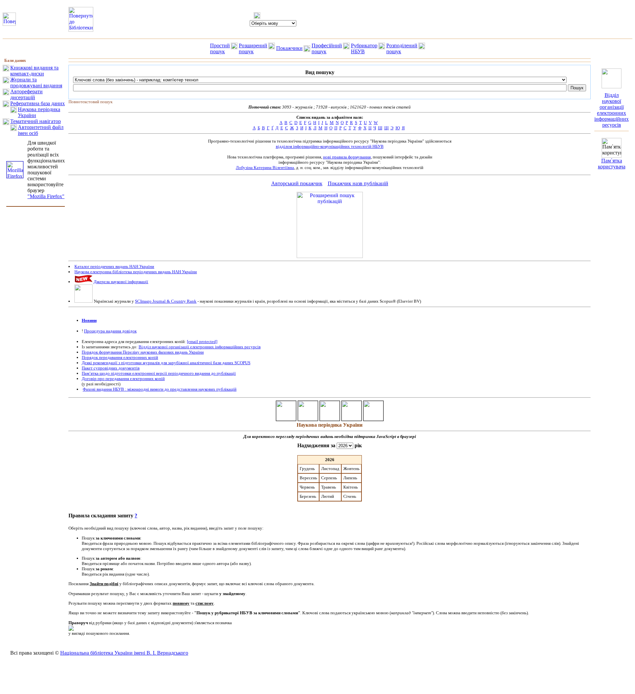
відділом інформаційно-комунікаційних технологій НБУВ (330, 146)
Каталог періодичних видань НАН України (114, 266)
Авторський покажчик (296, 183)
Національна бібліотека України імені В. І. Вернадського (124, 653)
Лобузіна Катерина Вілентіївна (265, 167)
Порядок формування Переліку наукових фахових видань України (143, 352)
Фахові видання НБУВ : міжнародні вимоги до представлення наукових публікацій (159, 389)
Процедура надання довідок (110, 330)
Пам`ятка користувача (611, 163)
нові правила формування (347, 156)
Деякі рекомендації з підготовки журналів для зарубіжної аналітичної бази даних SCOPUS (166, 362)
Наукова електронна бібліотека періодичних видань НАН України (135, 271)
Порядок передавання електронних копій (120, 357)
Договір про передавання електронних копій (123, 378)
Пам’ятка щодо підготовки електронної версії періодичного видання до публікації (159, 373)
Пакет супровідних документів (111, 368)
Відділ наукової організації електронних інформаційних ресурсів (200, 346)
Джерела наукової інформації (121, 281)
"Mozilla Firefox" (45, 196)
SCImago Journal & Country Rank (165, 301)
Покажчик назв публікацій (358, 183)
